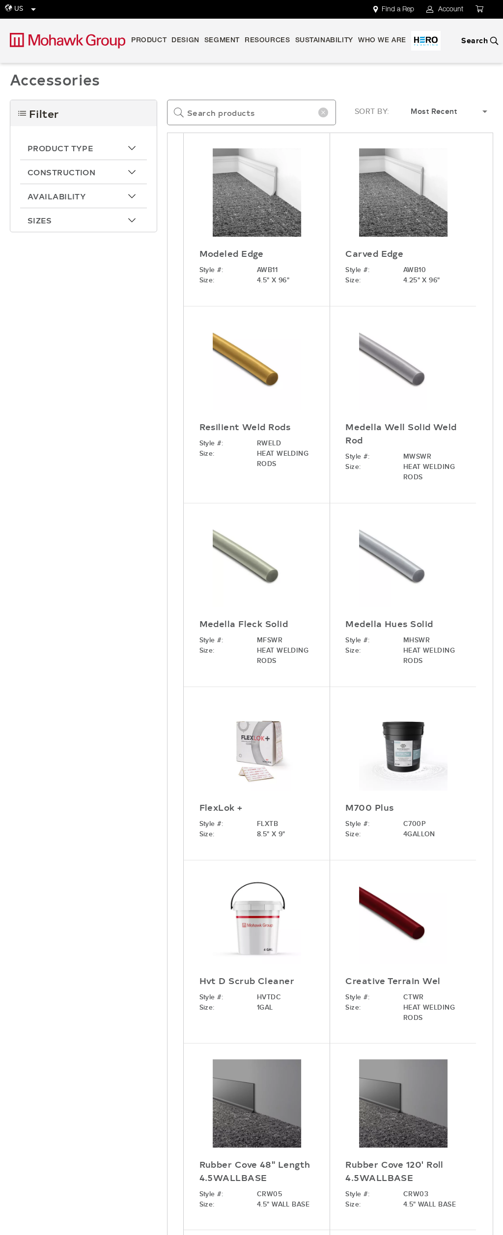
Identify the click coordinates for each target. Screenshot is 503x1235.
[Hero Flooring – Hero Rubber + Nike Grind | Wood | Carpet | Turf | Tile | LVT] (426, 41)
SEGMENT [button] (222, 40)
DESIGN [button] (185, 40)
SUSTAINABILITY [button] (324, 40)
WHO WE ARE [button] (382, 40)
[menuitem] (399, 9)
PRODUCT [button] (149, 40)
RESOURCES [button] (267, 40)
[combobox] (251, 112)
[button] (83, 148)
